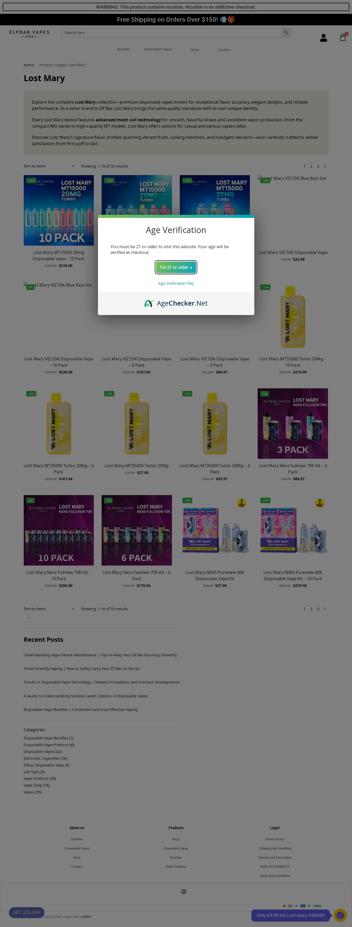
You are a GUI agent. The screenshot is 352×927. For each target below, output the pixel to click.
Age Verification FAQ (176, 283)
